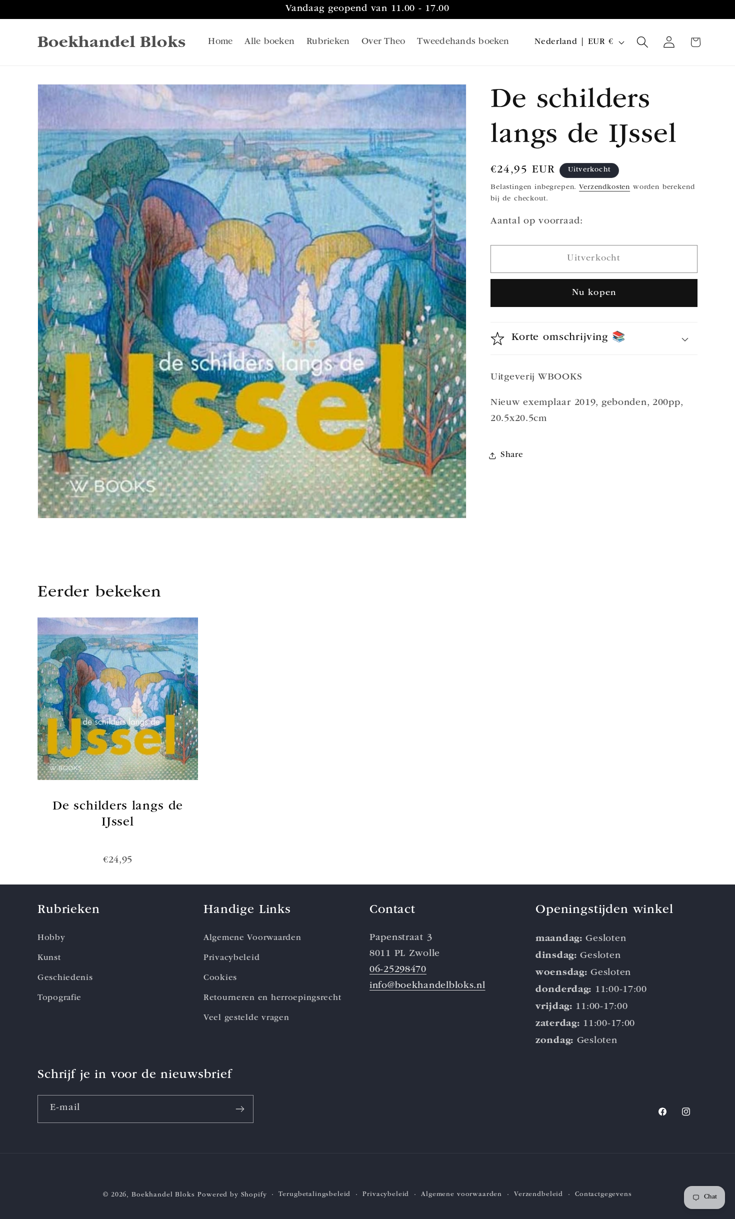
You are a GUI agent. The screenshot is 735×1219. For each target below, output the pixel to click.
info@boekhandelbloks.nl (428, 986)
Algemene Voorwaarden (252, 938)
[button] (643, 42)
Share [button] (512, 456)
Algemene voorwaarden (461, 1195)
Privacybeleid (232, 958)
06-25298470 (398, 970)
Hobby (52, 938)
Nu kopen (594, 293)
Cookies (220, 978)
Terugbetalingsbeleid (314, 1195)
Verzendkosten (604, 187)
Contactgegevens (603, 1195)
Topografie (60, 998)
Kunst (49, 958)
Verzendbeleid (538, 1195)
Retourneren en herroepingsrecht (272, 998)
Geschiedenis (65, 978)
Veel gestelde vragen (246, 1018)
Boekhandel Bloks (163, 1195)
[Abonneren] (239, 1109)
